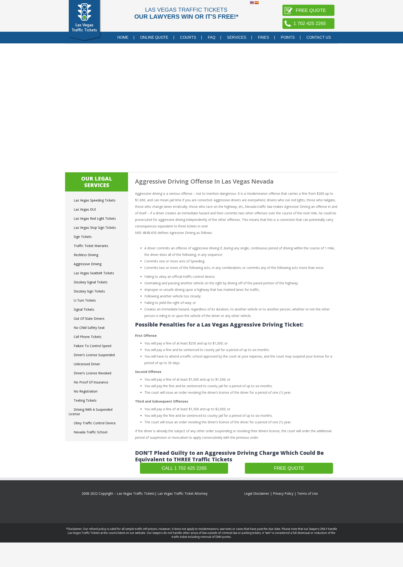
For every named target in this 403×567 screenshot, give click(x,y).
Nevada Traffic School (90, 432)
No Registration (85, 391)
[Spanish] (256, 2)
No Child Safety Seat (89, 327)
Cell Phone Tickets (87, 336)
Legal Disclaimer (256, 493)
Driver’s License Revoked (92, 373)
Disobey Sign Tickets (89, 291)
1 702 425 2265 (309, 23)
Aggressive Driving (87, 264)
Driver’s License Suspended (94, 355)
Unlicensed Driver (87, 364)
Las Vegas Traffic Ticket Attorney (182, 493)
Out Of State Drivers (89, 318)
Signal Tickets (84, 309)
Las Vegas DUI (85, 209)
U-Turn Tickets (85, 300)
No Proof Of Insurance (91, 382)
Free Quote (289, 468)
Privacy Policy (283, 493)
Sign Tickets (83, 236)
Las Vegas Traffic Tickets (136, 493)
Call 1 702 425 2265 (184, 468)
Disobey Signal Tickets (91, 282)
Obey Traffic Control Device (95, 423)
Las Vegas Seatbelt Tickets (94, 273)
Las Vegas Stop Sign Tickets (95, 227)
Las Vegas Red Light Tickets (95, 218)
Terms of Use (307, 493)
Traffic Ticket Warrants (91, 245)
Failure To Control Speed (92, 346)
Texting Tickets (85, 400)
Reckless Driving (86, 255)
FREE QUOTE (311, 10)
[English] (252, 2)
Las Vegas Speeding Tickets (94, 200)
